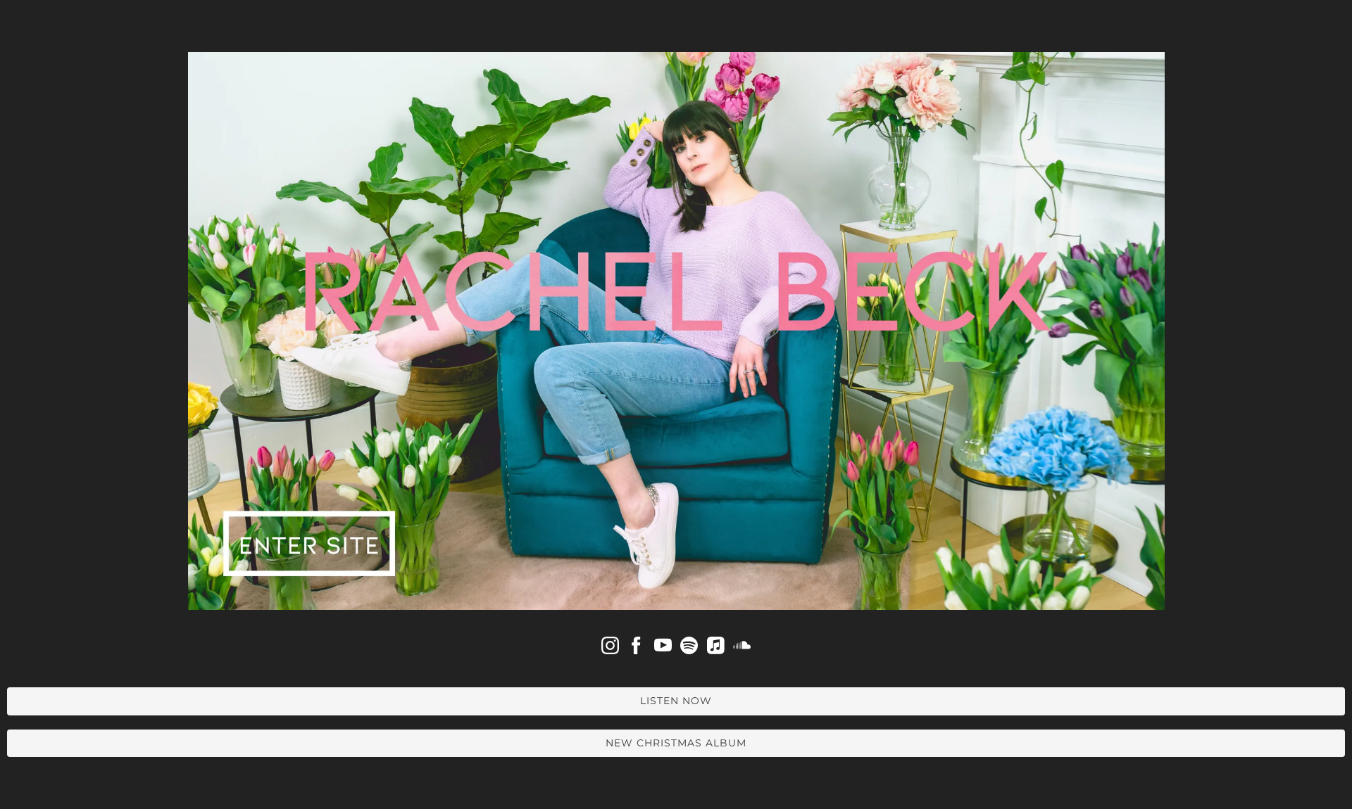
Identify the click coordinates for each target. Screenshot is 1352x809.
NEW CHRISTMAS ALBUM (676, 743)
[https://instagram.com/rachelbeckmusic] (610, 649)
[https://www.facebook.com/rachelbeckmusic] (636, 649)
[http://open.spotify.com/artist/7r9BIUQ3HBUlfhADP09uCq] (689, 649)
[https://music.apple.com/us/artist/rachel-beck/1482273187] (716, 649)
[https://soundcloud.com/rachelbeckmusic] (742, 649)
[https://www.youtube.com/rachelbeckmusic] (663, 649)
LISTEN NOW (676, 700)
